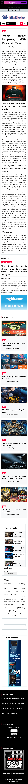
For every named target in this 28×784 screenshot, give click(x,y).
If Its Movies (17, 737)
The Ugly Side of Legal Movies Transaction (14, 344)
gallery (23, 596)
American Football (7, 583)
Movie (4, 31)
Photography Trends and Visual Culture (18, 541)
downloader (19, 591)
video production (21, 613)
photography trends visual (9, 613)
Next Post (4, 258)
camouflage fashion (8, 586)
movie (22, 604)
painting (21, 607)
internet (17, 601)
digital (15, 588)
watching (7, 615)
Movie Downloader (7, 262)
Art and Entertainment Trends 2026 (18, 548)
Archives (6, 571)
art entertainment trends (9, 585)
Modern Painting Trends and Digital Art (18, 533)
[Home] (3, 23)
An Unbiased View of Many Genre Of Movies (14, 511)
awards (23, 585)
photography (10, 610)
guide (22, 599)
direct (23, 588)
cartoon (16, 586)
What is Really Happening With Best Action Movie (14, 378)
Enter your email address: (14, 732)
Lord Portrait (22, 601)
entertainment (10, 594)
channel (23, 586)
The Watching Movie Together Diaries (14, 411)
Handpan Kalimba (7, 601)
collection (6, 588)
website (14, 615)
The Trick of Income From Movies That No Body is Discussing (14, 478)
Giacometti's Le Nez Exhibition (10, 599)
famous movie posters (8, 596)
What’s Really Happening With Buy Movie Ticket (14, 39)
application (22, 583)
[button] (18, 23)
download (7, 591)
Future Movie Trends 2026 (18, 555)
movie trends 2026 (7, 607)
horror (13, 601)
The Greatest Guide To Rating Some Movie (14, 444)
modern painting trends (8, 604)
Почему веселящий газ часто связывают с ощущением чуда (18, 562)
